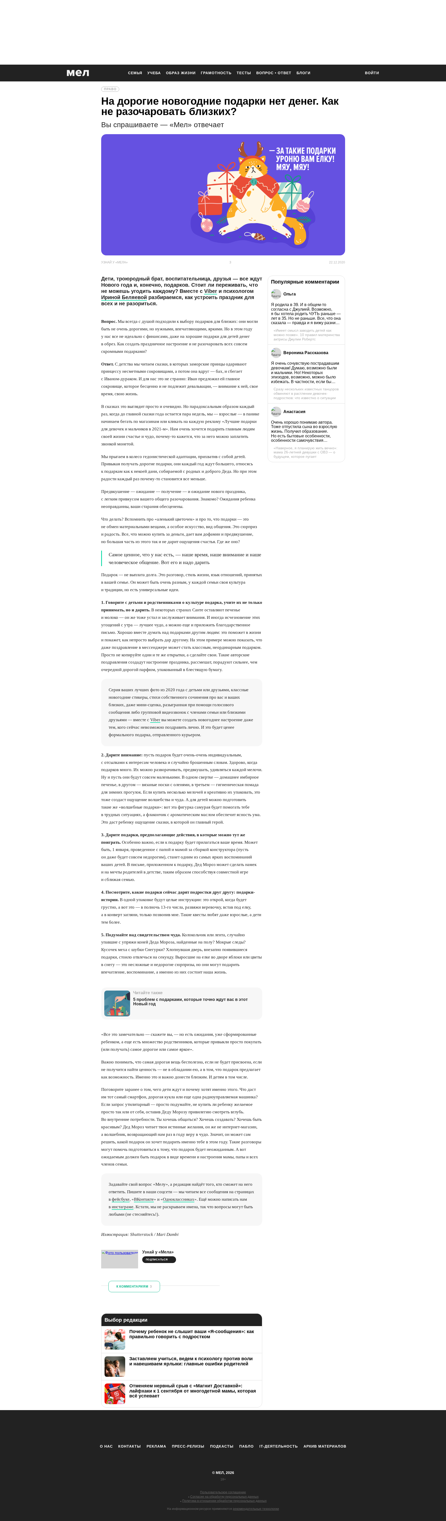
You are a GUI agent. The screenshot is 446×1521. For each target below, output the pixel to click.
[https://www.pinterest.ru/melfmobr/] (237, 1426)
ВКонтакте (144, 1199)
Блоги (303, 73)
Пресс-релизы (188, 1446)
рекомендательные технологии (256, 1509)
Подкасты (222, 1446)
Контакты (129, 1446)
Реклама (156, 1446)
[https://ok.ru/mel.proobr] (251, 1426)
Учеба (154, 73)
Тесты (244, 73)
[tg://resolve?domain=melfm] (180, 1426)
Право (110, 89)
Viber (210, 291)
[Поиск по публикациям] (354, 73)
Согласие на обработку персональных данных (224, 1497)
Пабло (246, 1446)
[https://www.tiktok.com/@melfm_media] (223, 1426)
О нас (106, 1446)
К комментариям (134, 1286)
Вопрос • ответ (273, 73)
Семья (135, 73)
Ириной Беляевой (124, 297)
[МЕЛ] (78, 73)
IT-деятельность (278, 1446)
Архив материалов (325, 1446)
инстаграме (122, 1206)
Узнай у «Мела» (158, 1252)
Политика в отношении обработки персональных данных (224, 1501)
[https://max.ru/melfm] (265, 1426)
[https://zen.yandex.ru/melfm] (194, 1426)
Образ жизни (181, 73)
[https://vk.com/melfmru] (208, 1426)
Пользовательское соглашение (223, 1492)
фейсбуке (121, 1199)
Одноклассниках (178, 1199)
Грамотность (216, 73)
